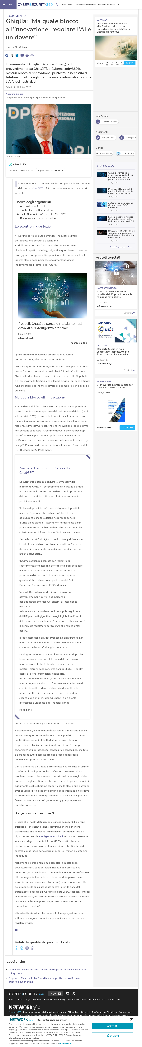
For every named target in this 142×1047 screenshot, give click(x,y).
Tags (28, 999)
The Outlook (21, 47)
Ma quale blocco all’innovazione (34, 210)
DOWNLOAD (127, 427)
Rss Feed (37, 999)
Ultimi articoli (66, 4)
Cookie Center (114, 999)
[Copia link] (32, 55)
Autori (20, 999)
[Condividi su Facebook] (7, 55)
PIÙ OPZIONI (112, 1036)
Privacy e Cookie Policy (54, 999)
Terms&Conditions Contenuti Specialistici (86, 999)
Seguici (54, 993)
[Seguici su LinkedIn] (67, 993)
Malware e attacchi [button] (106, 4)
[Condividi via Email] (22, 55)
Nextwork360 (15, 1012)
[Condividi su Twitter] (12, 55)
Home (9, 47)
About (12, 999)
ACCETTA (112, 1026)
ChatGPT (37, 188)
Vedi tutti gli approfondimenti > (122, 247)
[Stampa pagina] (27, 55)
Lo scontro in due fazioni (30, 206)
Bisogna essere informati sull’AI (38, 218)
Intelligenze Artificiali (51, 836)
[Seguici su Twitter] (73, 993)
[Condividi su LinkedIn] (17, 55)
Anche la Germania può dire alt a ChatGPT (41, 214)
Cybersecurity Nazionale (85, 4)
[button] (8, 4)
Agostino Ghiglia (14, 93)
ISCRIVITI (129, 63)
